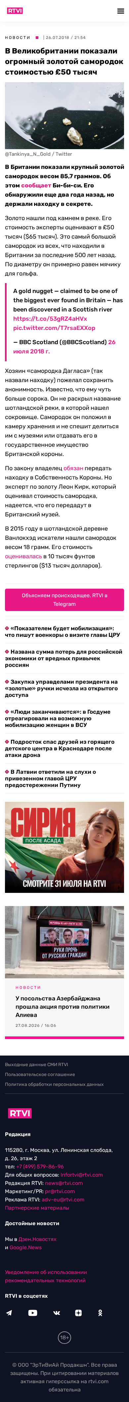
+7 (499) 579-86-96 (40, 1166)
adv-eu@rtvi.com (63, 1199)
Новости (18, 37)
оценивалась (23, 556)
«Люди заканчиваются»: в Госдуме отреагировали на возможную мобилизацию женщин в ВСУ (57, 718)
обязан (73, 468)
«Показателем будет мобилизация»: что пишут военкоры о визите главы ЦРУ (62, 631)
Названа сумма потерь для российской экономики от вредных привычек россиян (63, 658)
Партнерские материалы (37, 1208)
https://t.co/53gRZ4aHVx (50, 318)
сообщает (36, 185)
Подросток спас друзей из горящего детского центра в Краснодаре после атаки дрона (59, 748)
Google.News (26, 1247)
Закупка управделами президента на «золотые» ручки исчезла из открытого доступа (61, 688)
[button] (121, 10)
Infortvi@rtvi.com (82, 1175)
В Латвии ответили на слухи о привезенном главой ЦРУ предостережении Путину (50, 778)
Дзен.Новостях (38, 1239)
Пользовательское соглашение (40, 1074)
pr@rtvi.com (60, 1191)
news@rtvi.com (64, 1183)
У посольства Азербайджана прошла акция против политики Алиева (62, 1007)
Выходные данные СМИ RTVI (36, 1064)
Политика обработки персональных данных (54, 1084)
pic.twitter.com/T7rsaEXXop (54, 328)
